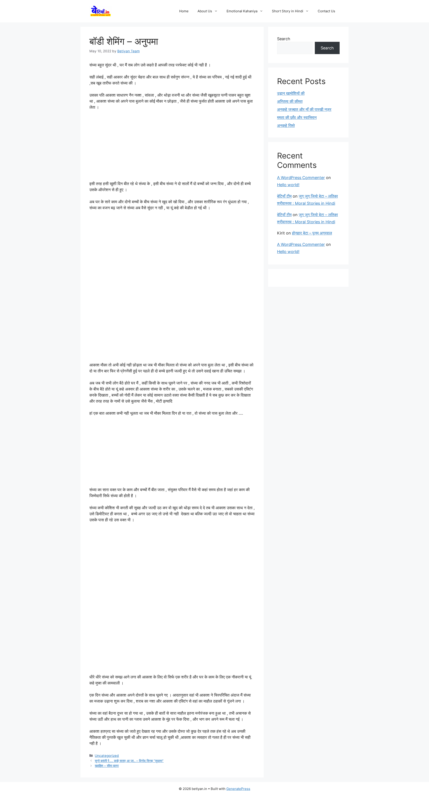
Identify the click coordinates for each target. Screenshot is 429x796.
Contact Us (326, 11)
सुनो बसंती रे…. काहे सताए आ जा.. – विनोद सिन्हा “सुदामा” (129, 761)
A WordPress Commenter (301, 177)
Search (283, 38)
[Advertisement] (172, 147)
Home (184, 11)
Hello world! (288, 184)
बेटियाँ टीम (284, 196)
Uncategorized (107, 756)
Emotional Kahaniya (242, 11)
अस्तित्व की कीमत (290, 101)
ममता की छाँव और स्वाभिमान (297, 117)
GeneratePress (238, 789)
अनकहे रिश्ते (286, 125)
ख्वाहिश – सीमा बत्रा (107, 766)
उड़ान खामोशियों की (291, 93)
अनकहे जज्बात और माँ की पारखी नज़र (304, 109)
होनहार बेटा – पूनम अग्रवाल (312, 233)
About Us (205, 11)
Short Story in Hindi (287, 11)
